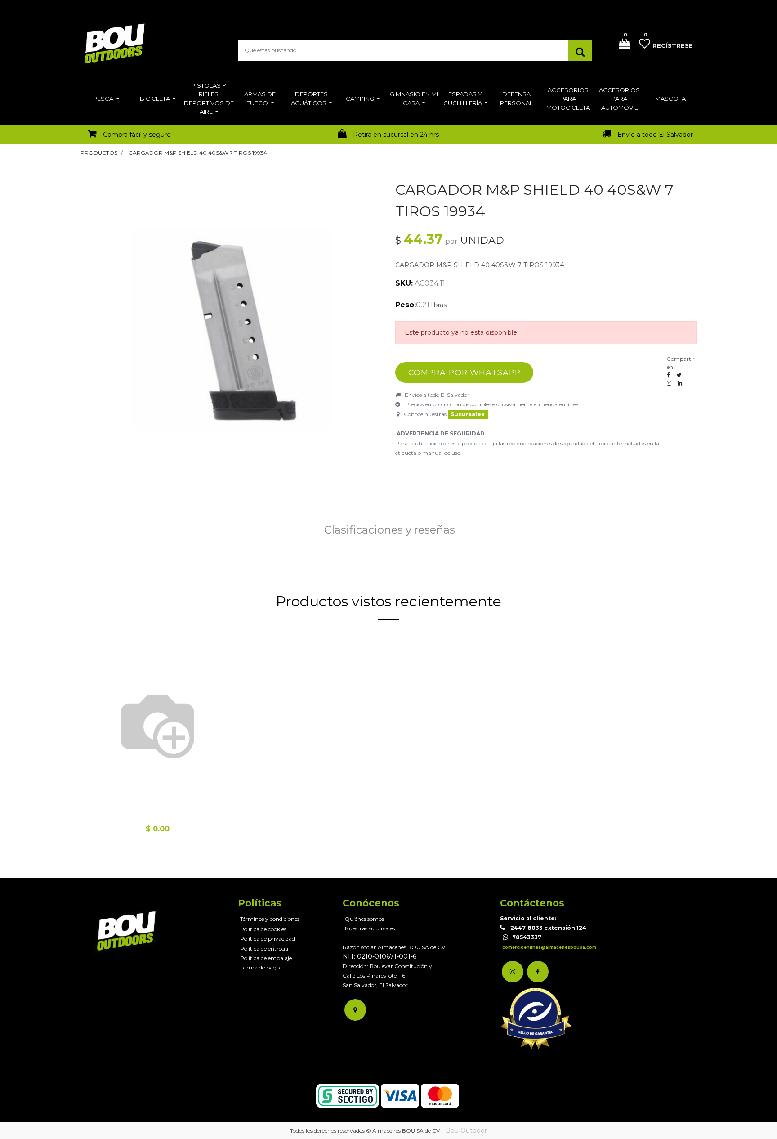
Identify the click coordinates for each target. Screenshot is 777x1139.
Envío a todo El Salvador (655, 134)
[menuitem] (106, 99)
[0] (621, 44)
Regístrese (672, 45)
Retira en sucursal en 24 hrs (396, 134)
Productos (98, 152)
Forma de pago (260, 967)
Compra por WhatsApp (464, 372)
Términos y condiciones (269, 918)
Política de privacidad (267, 938)
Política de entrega (264, 948)
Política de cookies (263, 929)
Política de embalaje (266, 958)
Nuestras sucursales (370, 928)
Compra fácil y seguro (137, 134)
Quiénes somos (364, 918)
